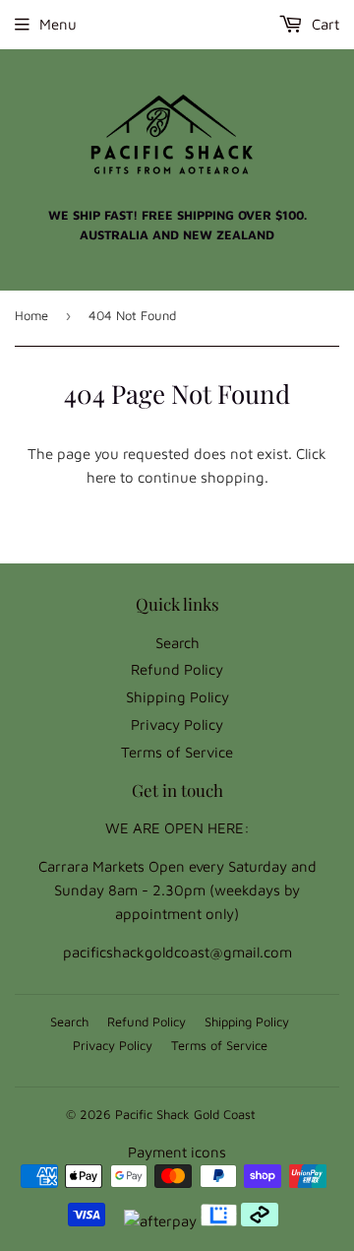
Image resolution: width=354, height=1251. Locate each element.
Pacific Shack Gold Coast (185, 1114)
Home (31, 315)
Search (177, 642)
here (101, 477)
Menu (58, 24)
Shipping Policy (177, 697)
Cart (323, 24)
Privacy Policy (177, 724)
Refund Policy (177, 669)
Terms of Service (177, 752)
